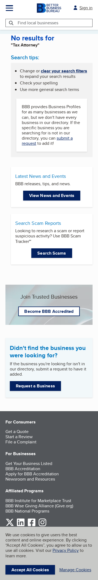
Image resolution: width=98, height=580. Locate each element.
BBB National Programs (27, 511)
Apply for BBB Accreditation (32, 474)
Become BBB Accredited (49, 311)
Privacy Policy (66, 550)
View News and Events (51, 195)
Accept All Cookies (30, 570)
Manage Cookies (75, 569)
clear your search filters (64, 71)
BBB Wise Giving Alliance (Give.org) (39, 506)
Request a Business (35, 386)
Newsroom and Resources (30, 479)
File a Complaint (20, 442)
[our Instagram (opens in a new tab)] (42, 525)
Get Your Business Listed (28, 463)
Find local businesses (38, 23)
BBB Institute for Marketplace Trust (38, 500)
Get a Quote (17, 431)
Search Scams (51, 253)
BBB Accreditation (22, 469)
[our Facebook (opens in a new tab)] (31, 525)
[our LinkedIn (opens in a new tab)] (20, 525)
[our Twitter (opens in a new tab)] (9, 525)
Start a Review (19, 437)
